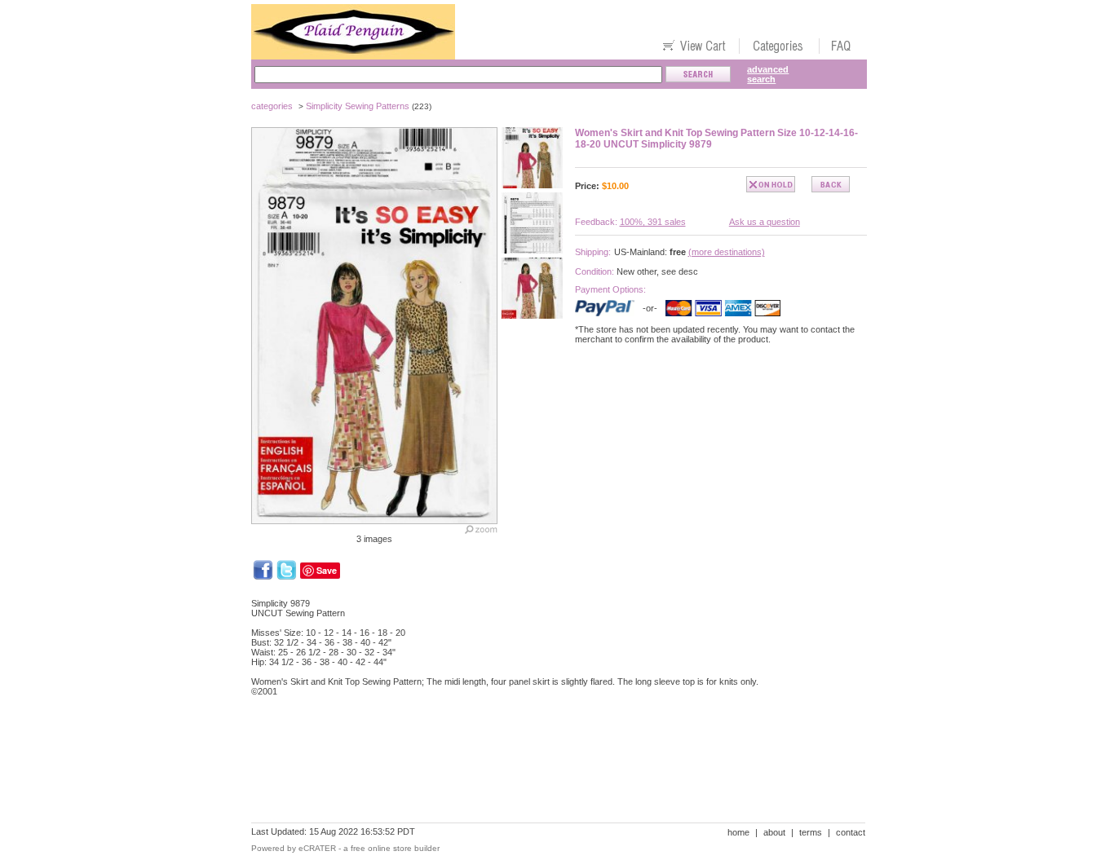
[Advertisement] (548, 765)
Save (326, 570)
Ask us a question (764, 222)
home (738, 832)
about (774, 832)
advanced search (768, 74)
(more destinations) (726, 252)
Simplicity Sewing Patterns (357, 106)
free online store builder (395, 848)
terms (810, 832)
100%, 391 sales (653, 222)
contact (850, 832)
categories (272, 106)
